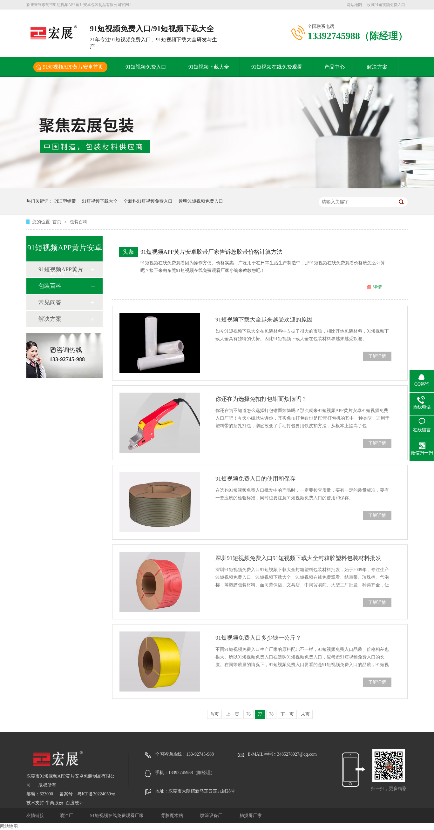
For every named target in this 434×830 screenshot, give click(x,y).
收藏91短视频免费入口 (386, 5)
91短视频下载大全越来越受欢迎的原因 (264, 319)
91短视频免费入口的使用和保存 (255, 479)
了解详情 (377, 356)
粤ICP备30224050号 (96, 794)
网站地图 (354, 5)
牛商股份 (54, 802)
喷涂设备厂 (212, 815)
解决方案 (377, 67)
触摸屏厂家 (251, 815)
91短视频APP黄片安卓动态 (64, 269)
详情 (377, 287)
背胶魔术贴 (172, 815)
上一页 (232, 714)
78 (271, 714)
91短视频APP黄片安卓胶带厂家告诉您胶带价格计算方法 (211, 252)
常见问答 (49, 302)
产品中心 (334, 67)
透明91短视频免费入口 (201, 201)
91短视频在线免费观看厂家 (117, 815)
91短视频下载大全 (208, 67)
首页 (57, 221)
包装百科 (78, 221)
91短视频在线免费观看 (276, 67)
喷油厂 (67, 815)
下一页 (287, 714)
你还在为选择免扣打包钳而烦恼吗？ (261, 399)
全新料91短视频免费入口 (148, 201)
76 (248, 714)
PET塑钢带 (65, 201)
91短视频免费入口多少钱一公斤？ (258, 638)
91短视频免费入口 (145, 67)
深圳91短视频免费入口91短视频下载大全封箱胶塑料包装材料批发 (298, 558)
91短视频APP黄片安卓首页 (73, 67)
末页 (305, 714)
